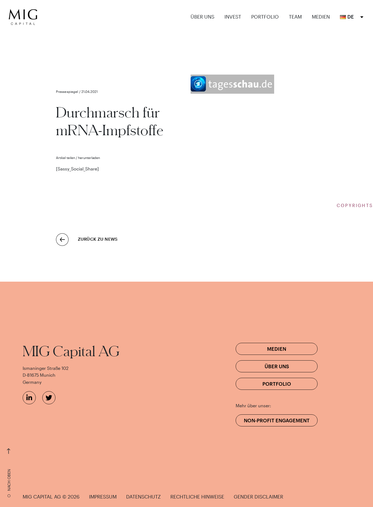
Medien (321, 17)
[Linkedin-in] (29, 397)
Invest (232, 17)
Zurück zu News (97, 238)
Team (295, 17)
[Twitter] (48, 397)
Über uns (202, 17)
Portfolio (265, 17)
